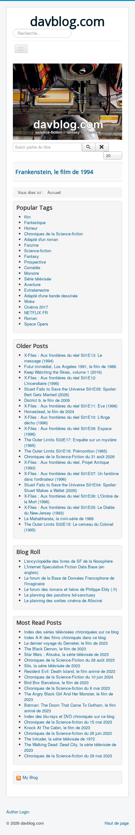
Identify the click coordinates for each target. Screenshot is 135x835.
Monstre (31, 273)
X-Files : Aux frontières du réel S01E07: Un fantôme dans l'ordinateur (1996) (71, 476)
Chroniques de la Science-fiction (53, 234)
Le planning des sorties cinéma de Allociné (63, 600)
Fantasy (31, 256)
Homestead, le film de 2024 (49, 411)
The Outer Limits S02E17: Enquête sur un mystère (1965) (70, 442)
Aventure (32, 284)
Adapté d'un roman (41, 239)
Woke (29, 301)
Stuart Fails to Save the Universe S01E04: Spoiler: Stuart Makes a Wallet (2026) (70, 487)
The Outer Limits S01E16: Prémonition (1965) (65, 451)
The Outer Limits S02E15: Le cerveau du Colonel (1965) (68, 527)
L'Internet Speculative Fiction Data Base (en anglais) (64, 569)
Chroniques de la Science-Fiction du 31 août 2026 (69, 456)
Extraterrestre (36, 290)
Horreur (30, 228)
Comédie (32, 267)
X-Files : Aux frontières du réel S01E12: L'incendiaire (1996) (60, 380)
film (27, 217)
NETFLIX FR (36, 312)
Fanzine (31, 245)
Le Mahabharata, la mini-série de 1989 (59, 518)
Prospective (35, 262)
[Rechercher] (88, 147)
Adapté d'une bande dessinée (51, 296)
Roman (30, 318)
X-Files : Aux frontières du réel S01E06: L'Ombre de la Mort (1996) (71, 499)
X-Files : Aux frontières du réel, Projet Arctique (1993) (66, 465)
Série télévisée (37, 279)
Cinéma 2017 (36, 307)
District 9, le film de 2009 (47, 400)
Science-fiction (37, 251)
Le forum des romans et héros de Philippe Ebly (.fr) (70, 589)
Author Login (17, 812)
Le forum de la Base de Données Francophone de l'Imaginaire (69, 581)
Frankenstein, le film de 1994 (54, 172)
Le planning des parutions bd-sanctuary (59, 595)
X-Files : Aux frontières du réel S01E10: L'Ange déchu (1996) (67, 420)
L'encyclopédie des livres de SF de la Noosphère (68, 561)
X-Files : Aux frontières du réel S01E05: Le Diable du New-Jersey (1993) (69, 510)
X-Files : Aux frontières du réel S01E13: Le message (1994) (63, 358)
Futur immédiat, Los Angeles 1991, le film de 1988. (70, 366)
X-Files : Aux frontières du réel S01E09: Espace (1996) (67, 431)
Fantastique (35, 222)
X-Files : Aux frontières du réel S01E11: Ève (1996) (70, 406)
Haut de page (117, 823)
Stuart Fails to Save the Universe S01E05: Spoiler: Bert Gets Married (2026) (70, 391)
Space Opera (36, 324)
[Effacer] (102, 147)
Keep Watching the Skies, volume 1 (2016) (63, 372)
